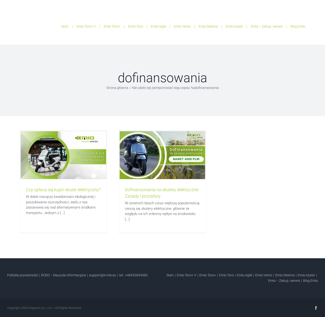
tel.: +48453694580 (133, 275)
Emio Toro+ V (86, 26)
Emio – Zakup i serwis (267, 26)
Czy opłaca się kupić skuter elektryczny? (63, 189)
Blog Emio (298, 26)
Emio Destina (208, 26)
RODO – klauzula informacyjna (63, 275)
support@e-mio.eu (102, 275)
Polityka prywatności (22, 275)
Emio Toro (135, 26)
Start (65, 26)
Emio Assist (234, 26)
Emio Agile (158, 26)
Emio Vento (182, 26)
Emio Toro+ (112, 26)
